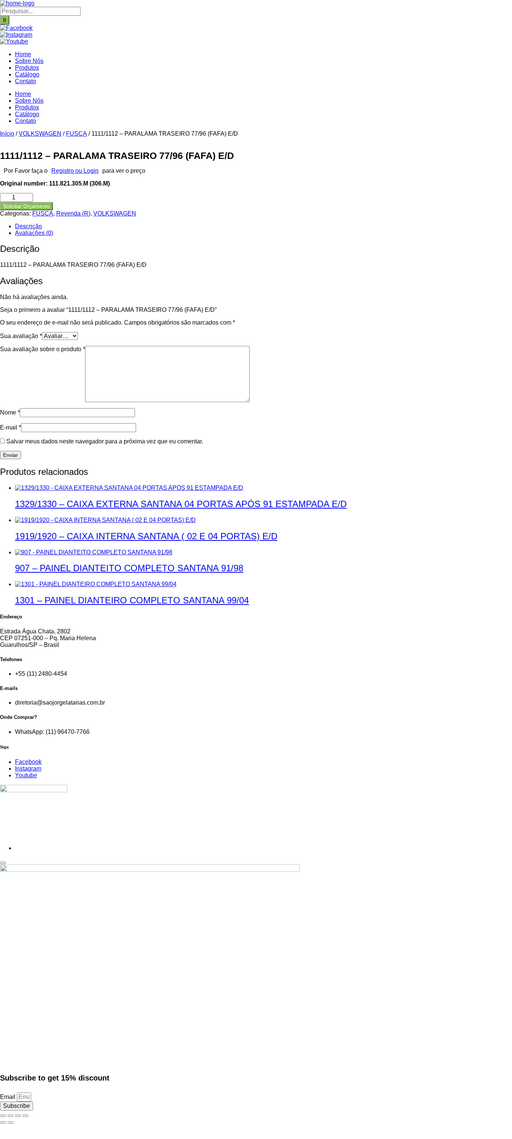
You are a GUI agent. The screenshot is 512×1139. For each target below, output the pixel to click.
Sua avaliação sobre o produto (42, 349)
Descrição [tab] (28, 226)
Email (8, 1097)
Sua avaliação (21, 336)
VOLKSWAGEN (40, 133)
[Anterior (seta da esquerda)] (3, 1122)
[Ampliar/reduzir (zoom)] (3, 1116)
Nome (10, 412)
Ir (4, 20)
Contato (25, 81)
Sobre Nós (29, 61)
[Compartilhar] (18, 1116)
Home (23, 54)
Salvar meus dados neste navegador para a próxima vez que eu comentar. (104, 441)
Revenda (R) (73, 213)
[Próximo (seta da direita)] (10, 1122)
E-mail (10, 427)
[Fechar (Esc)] (25, 1116)
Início (7, 133)
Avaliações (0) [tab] (34, 233)
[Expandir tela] (10, 1116)
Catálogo (27, 74)
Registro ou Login (75, 171)
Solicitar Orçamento (26, 206)
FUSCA (76, 133)
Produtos (27, 67)
